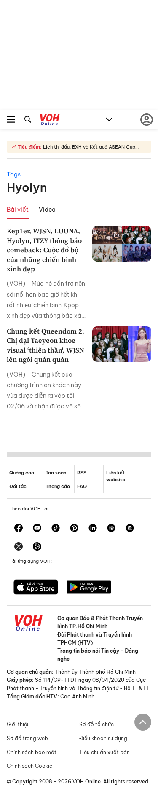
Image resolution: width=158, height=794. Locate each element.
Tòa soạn (56, 473)
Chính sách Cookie (29, 766)
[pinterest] (74, 528)
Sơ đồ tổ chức (96, 724)
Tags (14, 174)
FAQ (82, 486)
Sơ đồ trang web (27, 738)
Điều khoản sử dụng (103, 738)
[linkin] (92, 528)
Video (47, 209)
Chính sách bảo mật (31, 752)
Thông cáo (58, 486)
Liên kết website (115, 476)
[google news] (111, 528)
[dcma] (130, 528)
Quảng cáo (21, 473)
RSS (81, 473)
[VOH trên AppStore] (35, 588)
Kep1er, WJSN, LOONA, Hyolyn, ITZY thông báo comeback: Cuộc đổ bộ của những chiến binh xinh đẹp (44, 249)
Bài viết (18, 209)
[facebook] (18, 528)
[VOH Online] (50, 120)
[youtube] (37, 528)
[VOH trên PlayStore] (88, 588)
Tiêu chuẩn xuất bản (104, 752)
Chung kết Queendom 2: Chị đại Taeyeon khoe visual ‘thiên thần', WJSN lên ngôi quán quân (45, 345)
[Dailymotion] (37, 547)
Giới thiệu (18, 724)
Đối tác (18, 486)
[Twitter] (18, 547)
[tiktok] (55, 528)
